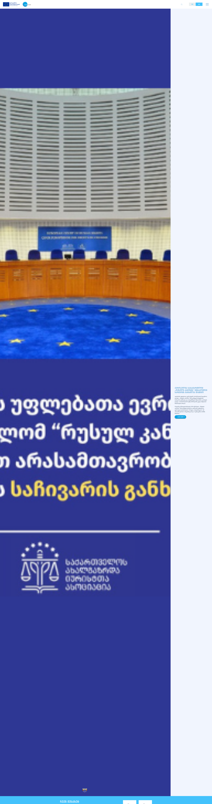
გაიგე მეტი (180, 417)
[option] (85, 406)
